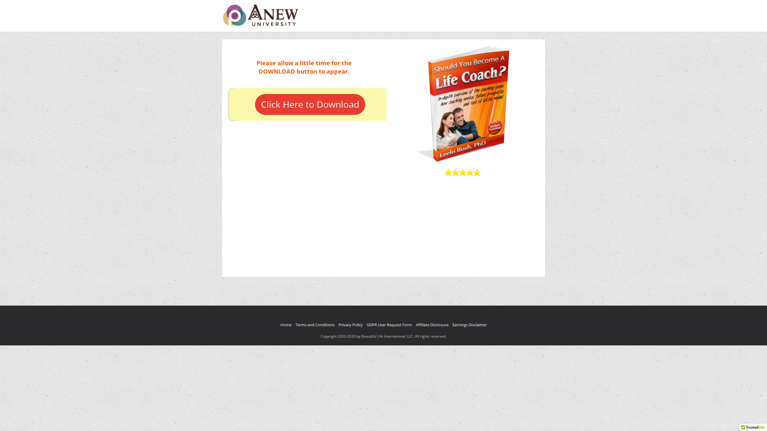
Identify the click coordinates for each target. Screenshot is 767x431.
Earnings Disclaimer (469, 324)
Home (286, 324)
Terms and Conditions (315, 324)
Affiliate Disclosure (432, 324)
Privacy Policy (351, 324)
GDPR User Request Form (389, 324)
